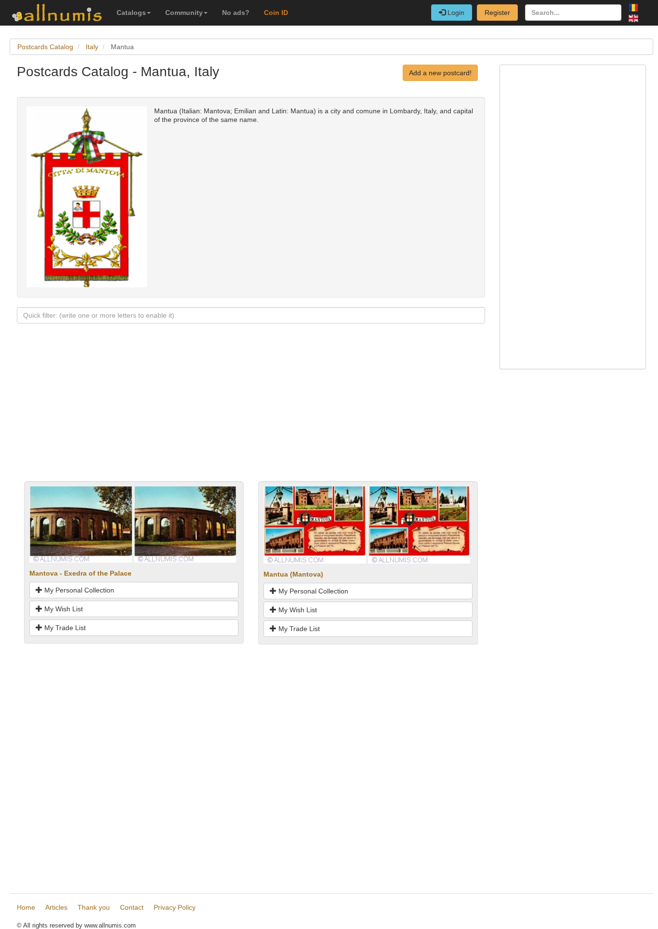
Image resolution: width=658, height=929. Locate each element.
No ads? (236, 12)
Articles (56, 907)
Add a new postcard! (440, 73)
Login (455, 12)
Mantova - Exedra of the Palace (80, 573)
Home (26, 907)
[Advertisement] (251, 413)
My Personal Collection (78, 590)
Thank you (94, 907)
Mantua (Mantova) (293, 574)
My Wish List (62, 609)
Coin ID (276, 12)
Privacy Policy (175, 907)
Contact (132, 907)
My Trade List (64, 628)
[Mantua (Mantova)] (314, 524)
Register (497, 12)
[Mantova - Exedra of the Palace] (80, 524)
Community (184, 12)
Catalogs (131, 12)
